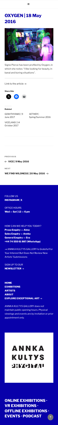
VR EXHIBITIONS (21, 405)
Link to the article (15, 83)
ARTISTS (10, 290)
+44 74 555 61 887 (15, 241)
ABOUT (9, 294)
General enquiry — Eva (17, 237)
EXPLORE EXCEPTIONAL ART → (23, 298)
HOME (8, 282)
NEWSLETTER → (14, 268)
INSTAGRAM (12, 200)
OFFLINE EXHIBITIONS (26, 411)
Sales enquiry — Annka (18, 233)
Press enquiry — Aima (17, 229)
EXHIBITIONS (12, 286)
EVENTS (12, 416)
